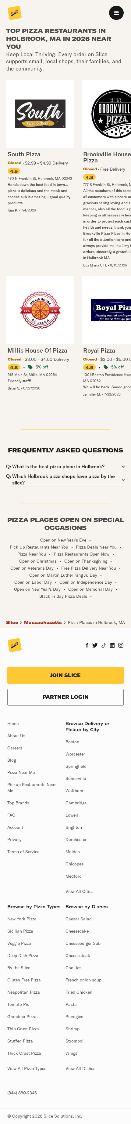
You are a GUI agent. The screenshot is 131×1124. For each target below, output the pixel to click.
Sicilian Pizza (20, 931)
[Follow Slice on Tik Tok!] (103, 646)
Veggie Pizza (19, 943)
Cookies (73, 967)
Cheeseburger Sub (83, 943)
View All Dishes (80, 1068)
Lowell (72, 815)
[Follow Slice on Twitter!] (95, 646)
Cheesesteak (78, 955)
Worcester (75, 754)
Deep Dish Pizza (22, 955)
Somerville (76, 778)
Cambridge (76, 803)
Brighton (74, 827)
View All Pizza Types (26, 1068)
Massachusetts (43, 622)
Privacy (14, 839)
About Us (16, 735)
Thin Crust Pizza (23, 1029)
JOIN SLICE (65, 675)
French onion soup (83, 980)
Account (15, 827)
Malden (73, 851)
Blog (11, 760)
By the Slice (18, 967)
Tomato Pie (18, 1004)
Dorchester (76, 839)
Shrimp (73, 1029)
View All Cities (80, 891)
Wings (71, 1053)
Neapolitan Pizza (23, 992)
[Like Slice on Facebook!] (87, 646)
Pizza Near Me (21, 772)
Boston (72, 742)
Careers (14, 748)
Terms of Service (23, 851)
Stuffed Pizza (20, 1041)
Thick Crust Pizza (24, 1053)
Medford (74, 876)
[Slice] (14, 13)
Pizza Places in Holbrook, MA (96, 622)
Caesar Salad (79, 919)
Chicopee (74, 864)
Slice (12, 622)
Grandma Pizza (22, 1016)
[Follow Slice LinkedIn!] (112, 646)
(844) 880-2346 (22, 1093)
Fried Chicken (79, 992)
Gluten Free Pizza (24, 980)
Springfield (76, 766)
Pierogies (74, 1016)
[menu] (116, 13)
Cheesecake (77, 931)
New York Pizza (22, 919)
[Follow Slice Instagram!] (121, 646)
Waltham (74, 790)
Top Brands (18, 803)
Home (13, 723)
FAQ (11, 815)
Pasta (71, 1004)
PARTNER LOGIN (66, 697)
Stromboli (75, 1041)
